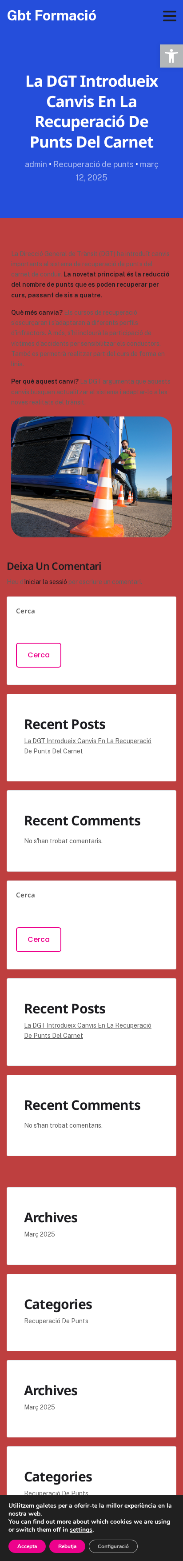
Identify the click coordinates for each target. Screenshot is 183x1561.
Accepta (27, 1546)
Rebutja (67, 1546)
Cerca (25, 610)
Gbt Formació (51, 15)
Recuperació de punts (93, 164)
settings (81, 1530)
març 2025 (39, 1234)
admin (36, 164)
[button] (171, 56)
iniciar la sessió (45, 581)
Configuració (113, 1546)
